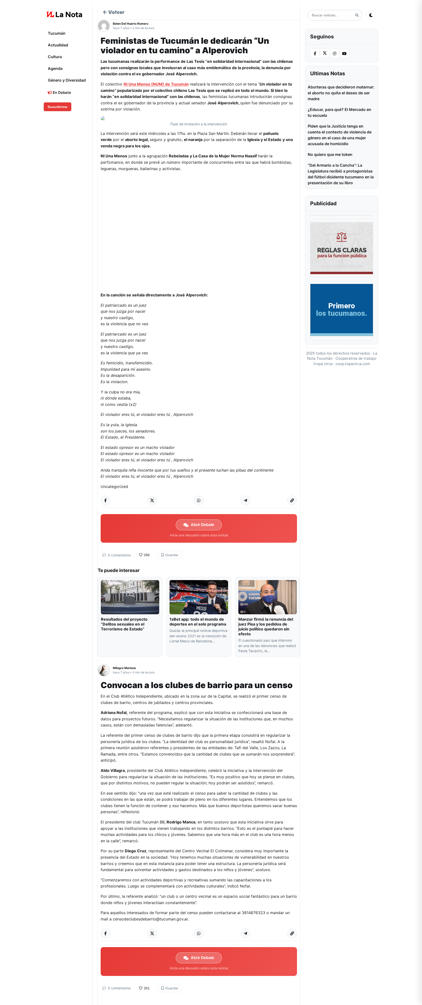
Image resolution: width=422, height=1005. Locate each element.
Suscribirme (57, 107)
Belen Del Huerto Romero (130, 23)
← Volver (114, 12)
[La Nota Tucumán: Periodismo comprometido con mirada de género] (64, 14)
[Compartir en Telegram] (245, 500)
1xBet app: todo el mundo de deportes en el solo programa (197, 622)
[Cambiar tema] (371, 15)
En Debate (61, 92)
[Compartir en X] (152, 500)
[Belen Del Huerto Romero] (105, 26)
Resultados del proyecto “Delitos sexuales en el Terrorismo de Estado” (124, 624)
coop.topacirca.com (353, 363)
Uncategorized (114, 486)
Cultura (55, 56)
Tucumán (56, 33)
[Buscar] (356, 15)
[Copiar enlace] (292, 500)
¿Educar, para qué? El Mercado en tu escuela (339, 112)
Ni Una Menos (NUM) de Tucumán (156, 84)
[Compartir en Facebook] (105, 500)
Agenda (55, 68)
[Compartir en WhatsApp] (199, 500)
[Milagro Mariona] (105, 670)
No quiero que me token (330, 154)
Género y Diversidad (67, 80)
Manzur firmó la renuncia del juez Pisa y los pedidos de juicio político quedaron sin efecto (265, 626)
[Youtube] (344, 53)
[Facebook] (315, 53)
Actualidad (58, 45)
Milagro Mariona (124, 668)
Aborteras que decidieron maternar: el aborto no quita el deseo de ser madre (341, 93)
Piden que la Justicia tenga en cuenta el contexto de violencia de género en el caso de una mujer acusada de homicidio (339, 135)
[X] (325, 53)
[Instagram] (334, 53)
